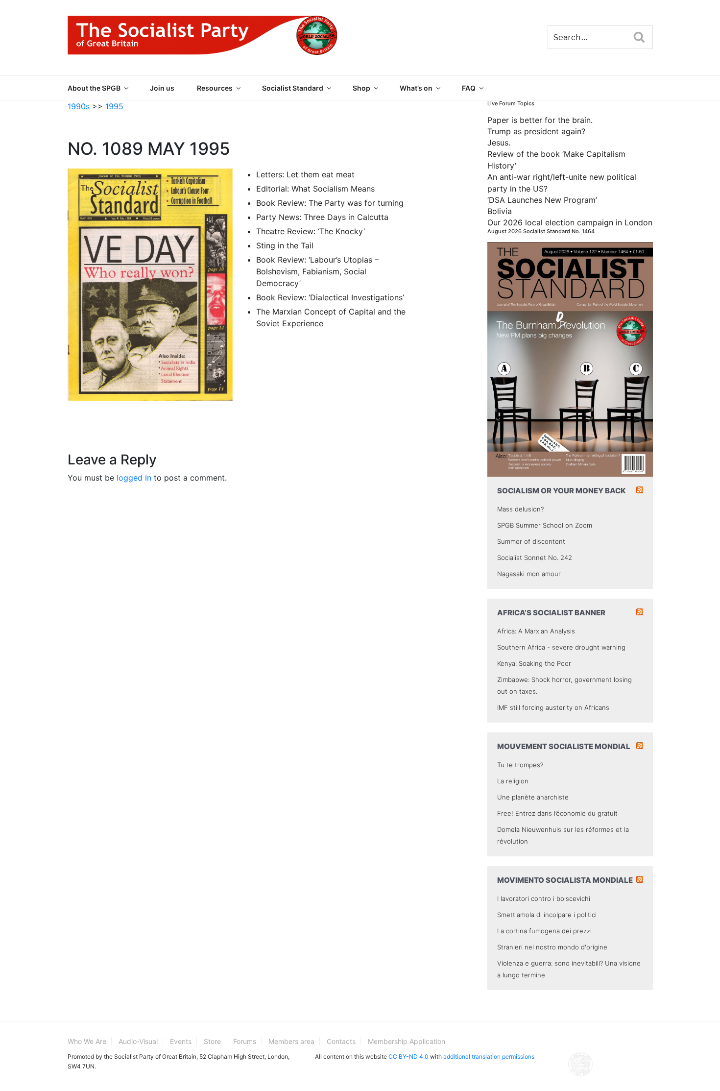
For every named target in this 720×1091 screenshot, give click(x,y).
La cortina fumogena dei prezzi (544, 931)
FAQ (469, 88)
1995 (114, 106)
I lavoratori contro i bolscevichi (543, 898)
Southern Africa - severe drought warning (561, 647)
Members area (291, 1041)
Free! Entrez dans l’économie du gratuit (557, 813)
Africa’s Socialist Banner (551, 612)
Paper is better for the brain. (540, 120)
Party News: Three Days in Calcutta (322, 217)
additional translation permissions (488, 1056)
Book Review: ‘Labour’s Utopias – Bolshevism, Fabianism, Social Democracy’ (317, 271)
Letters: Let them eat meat (305, 174)
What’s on (416, 88)
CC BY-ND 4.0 (408, 1056)
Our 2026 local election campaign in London (569, 222)
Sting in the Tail (284, 245)
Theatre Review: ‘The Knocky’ (310, 231)
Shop (361, 88)
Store (212, 1041)
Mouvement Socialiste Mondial (563, 746)
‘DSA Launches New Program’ (542, 200)
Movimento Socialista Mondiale (565, 880)
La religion (512, 781)
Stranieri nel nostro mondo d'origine (552, 947)
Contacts (341, 1041)
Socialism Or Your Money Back (561, 490)
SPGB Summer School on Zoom (544, 525)
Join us (162, 88)
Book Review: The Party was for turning (330, 203)
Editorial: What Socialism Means (315, 189)
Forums (244, 1041)
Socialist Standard (292, 88)
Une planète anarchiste (533, 797)
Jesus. (498, 142)
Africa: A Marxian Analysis (536, 631)
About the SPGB (94, 88)
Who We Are (87, 1041)
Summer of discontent (531, 541)
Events (181, 1041)
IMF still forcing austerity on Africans (553, 707)
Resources (215, 88)
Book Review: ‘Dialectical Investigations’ (330, 297)
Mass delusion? (520, 509)
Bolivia (499, 211)
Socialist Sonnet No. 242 (534, 557)
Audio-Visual (138, 1041)
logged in (134, 478)
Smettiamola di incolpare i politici (547, 915)
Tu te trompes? (520, 765)
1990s (79, 106)
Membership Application (406, 1041)
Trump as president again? (536, 131)
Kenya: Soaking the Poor (534, 663)
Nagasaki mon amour (529, 574)
